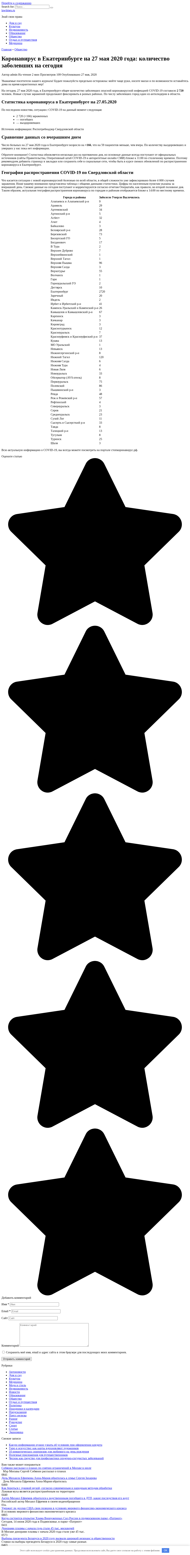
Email (6, 1311)
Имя (5, 1304)
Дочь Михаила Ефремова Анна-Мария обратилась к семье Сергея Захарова (49, 1478)
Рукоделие (15, 1422)
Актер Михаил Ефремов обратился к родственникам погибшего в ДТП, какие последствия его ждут (65, 1498)
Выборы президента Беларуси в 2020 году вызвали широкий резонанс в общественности (58, 1538)
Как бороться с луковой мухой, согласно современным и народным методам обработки (56, 1488)
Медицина (15, 43)
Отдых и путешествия (23, 39)
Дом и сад (15, 23)
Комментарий (10, 1345)
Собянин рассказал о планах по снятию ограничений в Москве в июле (46, 1468)
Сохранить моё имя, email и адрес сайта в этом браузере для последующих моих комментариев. (66, 1352)
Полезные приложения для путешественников (38, 1454)
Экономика (16, 1432)
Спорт (13, 1425)
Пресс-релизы (18, 1415)
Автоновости (17, 1371)
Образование (17, 33)
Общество (15, 36)
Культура (14, 26)
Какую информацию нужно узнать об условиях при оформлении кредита (55, 1444)
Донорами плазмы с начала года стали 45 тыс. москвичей (37, 1528)
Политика (15, 1405)
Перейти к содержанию (16, 3)
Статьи (13, 1428)
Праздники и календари (24, 1408)
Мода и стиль (17, 1385)
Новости (14, 1392)
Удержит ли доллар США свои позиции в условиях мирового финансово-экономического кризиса (64, 1508)
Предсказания (18, 1412)
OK (165, 1550)
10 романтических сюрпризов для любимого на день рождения (49, 1451)
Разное (13, 1418)
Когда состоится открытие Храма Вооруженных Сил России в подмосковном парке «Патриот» (61, 1518)
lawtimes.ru (8, 10)
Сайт (4, 1318)
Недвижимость (18, 29)
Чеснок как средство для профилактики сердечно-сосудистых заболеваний (56, 1458)
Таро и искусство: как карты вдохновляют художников (44, 1448)
